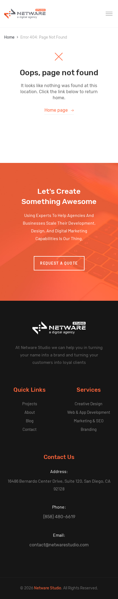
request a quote (59, 263)
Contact (29, 429)
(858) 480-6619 (59, 516)
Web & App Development (88, 412)
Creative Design (88, 403)
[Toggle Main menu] (110, 13)
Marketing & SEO (88, 420)
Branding (89, 429)
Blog (29, 420)
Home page (59, 110)
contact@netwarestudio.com (59, 544)
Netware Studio (47, 588)
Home (9, 37)
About (29, 412)
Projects (29, 403)
